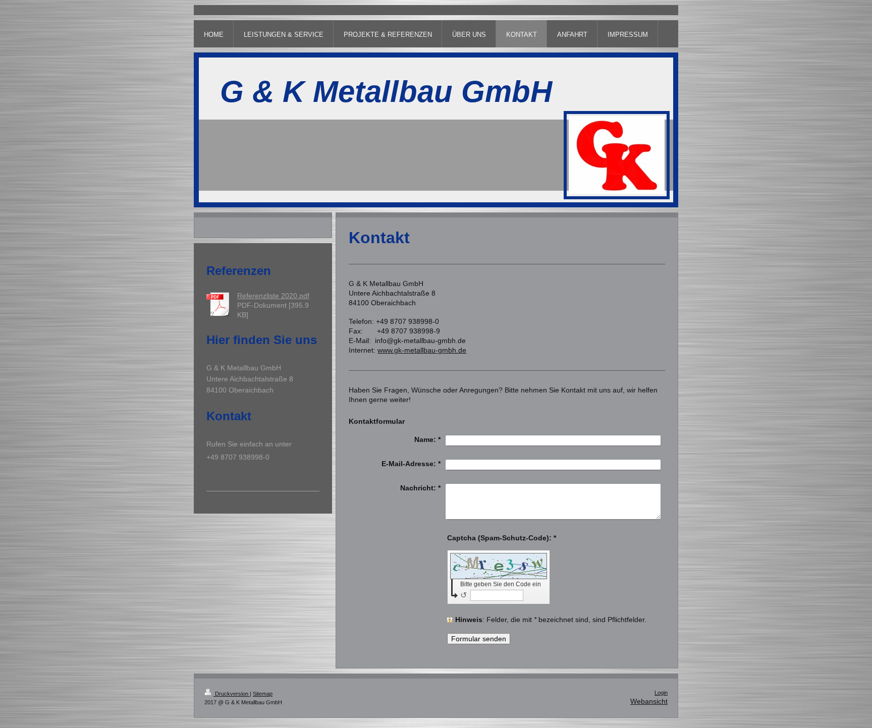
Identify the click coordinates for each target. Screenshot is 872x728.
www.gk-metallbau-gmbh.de (421, 350)
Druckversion (231, 694)
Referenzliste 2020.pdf (273, 296)
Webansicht (649, 701)
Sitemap (262, 694)
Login (661, 693)
